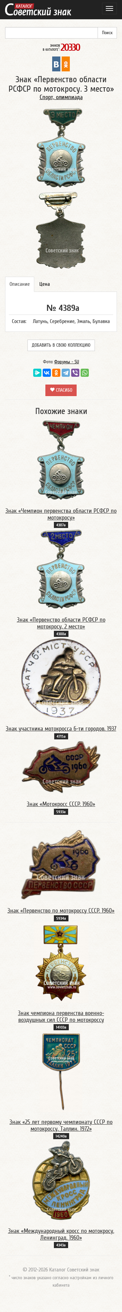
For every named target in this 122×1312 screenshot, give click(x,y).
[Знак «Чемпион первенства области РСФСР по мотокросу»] (61, 460)
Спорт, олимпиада (61, 97)
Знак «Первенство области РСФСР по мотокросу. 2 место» (61, 623)
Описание (19, 284)
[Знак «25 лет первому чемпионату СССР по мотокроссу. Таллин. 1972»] (61, 1071)
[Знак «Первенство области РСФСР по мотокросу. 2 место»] (61, 569)
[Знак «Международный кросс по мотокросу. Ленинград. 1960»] (61, 1180)
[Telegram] (66, 373)
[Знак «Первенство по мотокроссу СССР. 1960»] (61, 864)
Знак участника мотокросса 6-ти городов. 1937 (61, 728)
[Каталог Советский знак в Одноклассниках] (66, 64)
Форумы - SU (66, 362)
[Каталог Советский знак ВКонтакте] (56, 64)
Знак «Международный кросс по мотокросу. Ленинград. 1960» (61, 1234)
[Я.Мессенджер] (37, 373)
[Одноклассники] (56, 373)
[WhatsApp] (85, 373)
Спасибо (63, 390)
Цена (44, 284)
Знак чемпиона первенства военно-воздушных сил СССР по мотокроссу (61, 1016)
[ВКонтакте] (47, 373)
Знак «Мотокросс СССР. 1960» (61, 804)
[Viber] (75, 373)
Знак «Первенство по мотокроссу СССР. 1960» (61, 910)
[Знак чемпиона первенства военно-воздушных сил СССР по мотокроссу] (61, 962)
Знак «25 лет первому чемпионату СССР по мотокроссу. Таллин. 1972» (61, 1125)
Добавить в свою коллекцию (61, 345)
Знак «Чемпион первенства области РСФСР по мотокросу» (61, 514)
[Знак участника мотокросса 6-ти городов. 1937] (61, 678)
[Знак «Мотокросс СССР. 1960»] (61, 767)
